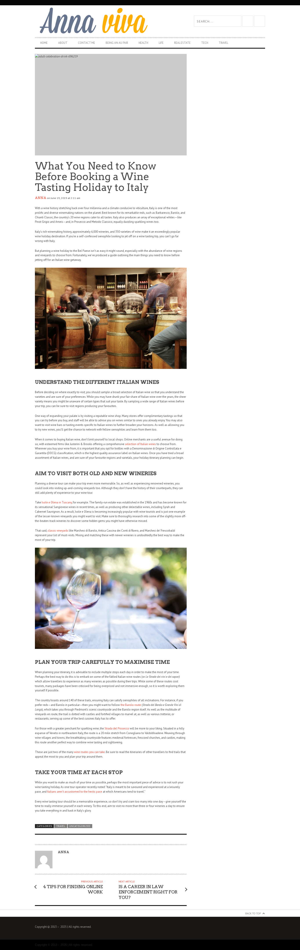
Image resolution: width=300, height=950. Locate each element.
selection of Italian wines (140, 444)
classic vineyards (58, 530)
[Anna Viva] (92, 21)
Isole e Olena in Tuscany (57, 502)
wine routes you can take (89, 752)
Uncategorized (79, 826)
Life (161, 43)
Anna (40, 198)
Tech (204, 43)
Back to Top (253, 913)
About (62, 43)
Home (44, 43)
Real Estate (182, 43)
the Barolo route (131, 705)
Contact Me (86, 43)
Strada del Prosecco (117, 728)
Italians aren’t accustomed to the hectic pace (74, 792)
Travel (223, 43)
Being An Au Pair (117, 43)
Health (143, 43)
